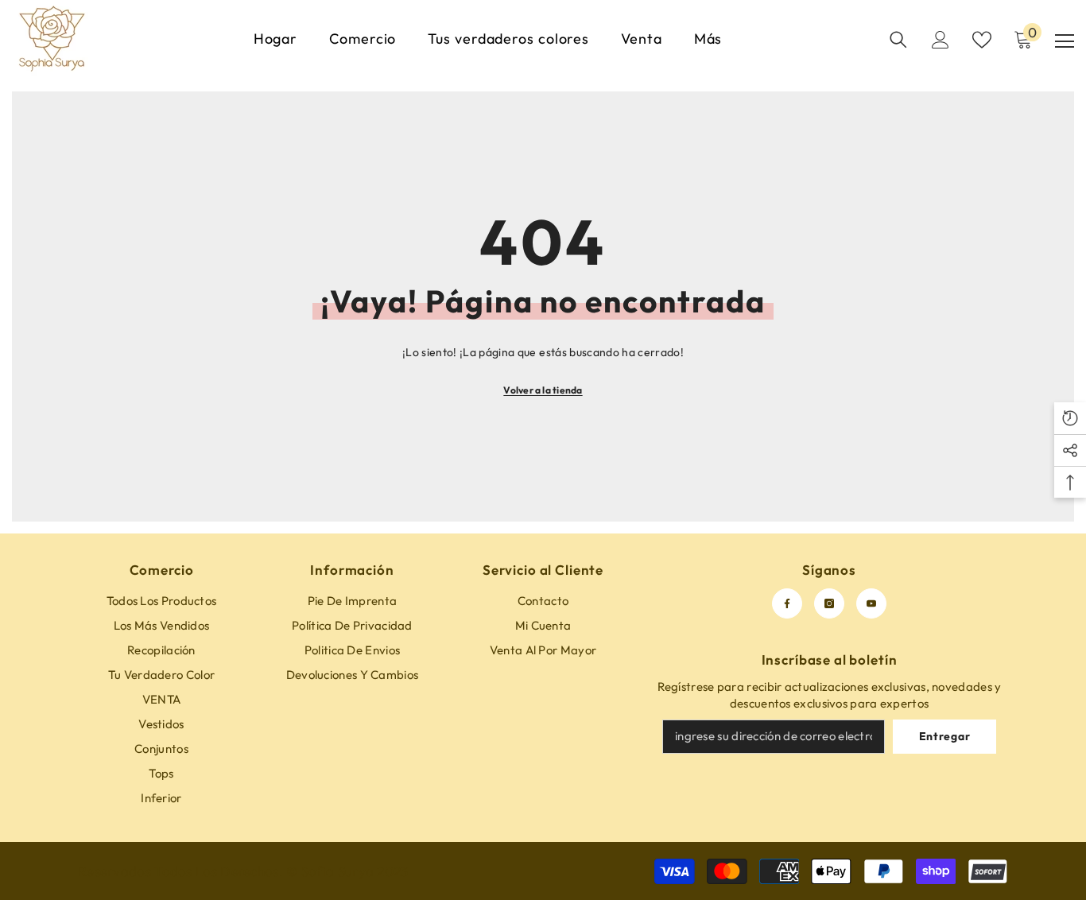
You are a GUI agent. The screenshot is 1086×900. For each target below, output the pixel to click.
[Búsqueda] (898, 39)
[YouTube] (871, 603)
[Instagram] (829, 603)
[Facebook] (787, 603)
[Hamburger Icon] (1064, 41)
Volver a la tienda (542, 390)
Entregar (945, 736)
